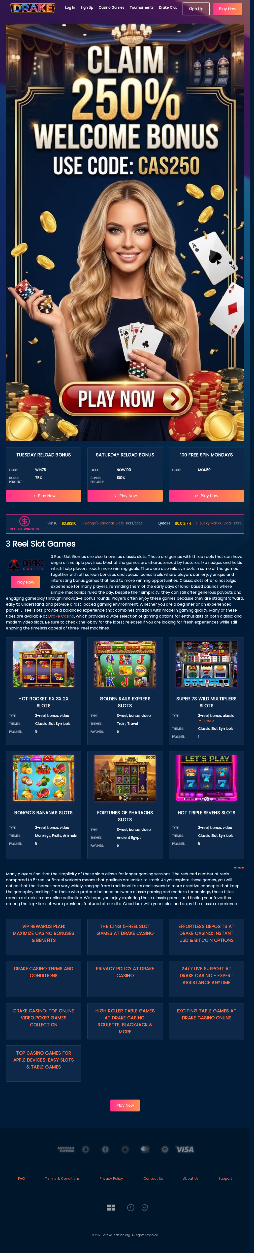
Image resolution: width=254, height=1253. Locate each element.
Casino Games (111, 7)
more (239, 868)
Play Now (227, 9)
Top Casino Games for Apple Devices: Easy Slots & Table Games (43, 1060)
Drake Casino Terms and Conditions (43, 972)
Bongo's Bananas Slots (70, 523)
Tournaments (142, 7)
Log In (70, 7)
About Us (190, 1178)
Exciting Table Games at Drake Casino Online (206, 1014)
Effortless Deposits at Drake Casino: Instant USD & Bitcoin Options (207, 933)
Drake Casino (61, 616)
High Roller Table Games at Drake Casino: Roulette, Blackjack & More (125, 1021)
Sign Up (87, 7)
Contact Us (153, 1178)
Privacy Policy (111, 1178)
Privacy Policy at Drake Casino (125, 972)
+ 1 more (206, 720)
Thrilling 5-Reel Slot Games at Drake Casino (125, 929)
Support (225, 1178)
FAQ (21, 1178)
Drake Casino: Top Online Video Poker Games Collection (43, 1018)
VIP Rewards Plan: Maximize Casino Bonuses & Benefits (43, 933)
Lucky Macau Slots (181, 523)
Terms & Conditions (62, 1178)
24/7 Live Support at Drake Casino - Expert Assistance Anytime (206, 975)
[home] (33, 13)
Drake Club (168, 7)
